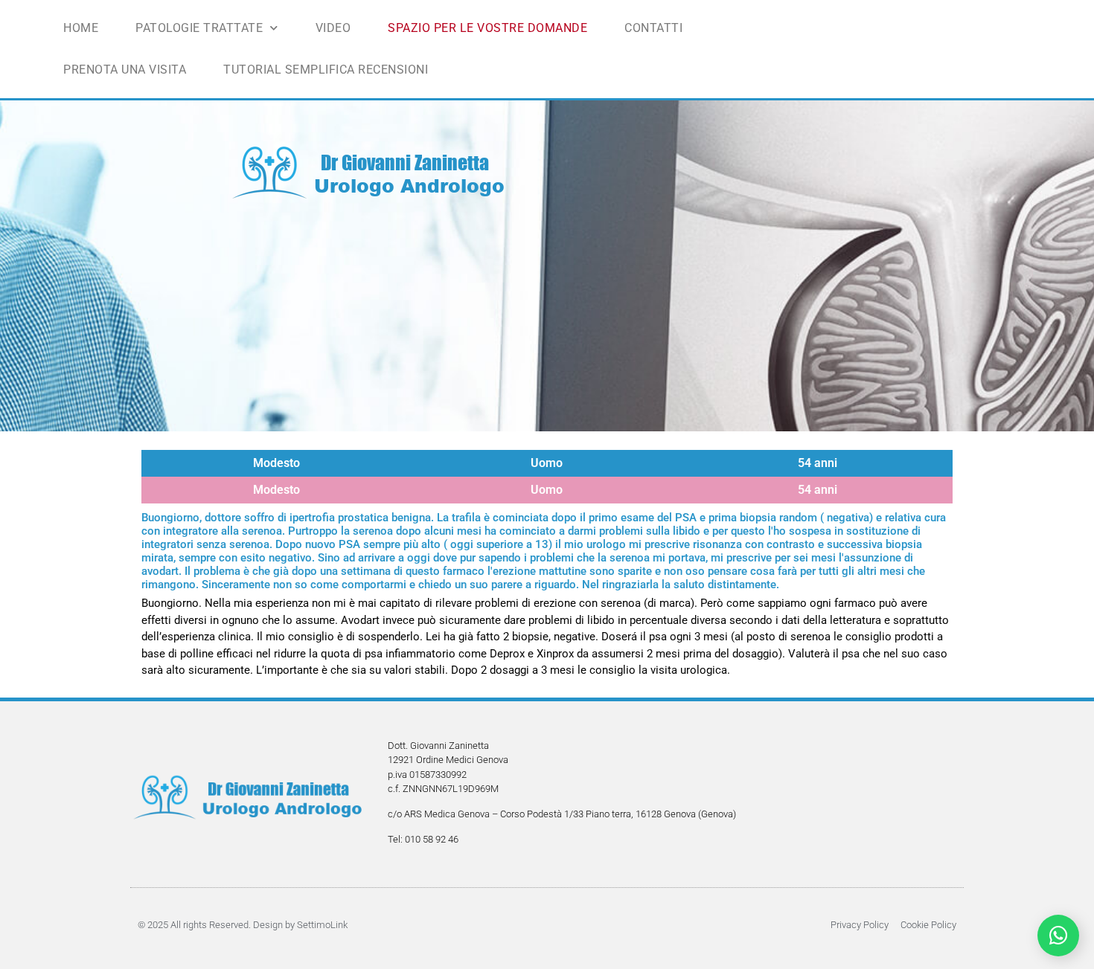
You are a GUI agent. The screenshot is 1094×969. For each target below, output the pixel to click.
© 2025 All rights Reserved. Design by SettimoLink (243, 924)
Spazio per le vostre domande (487, 28)
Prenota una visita (124, 69)
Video (333, 28)
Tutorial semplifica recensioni (325, 69)
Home (80, 28)
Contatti (653, 28)
